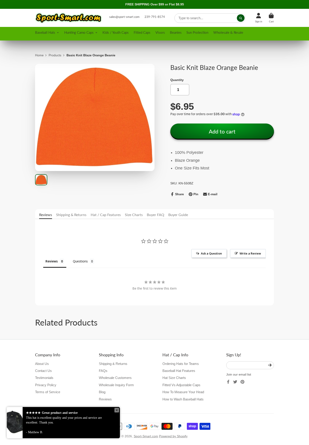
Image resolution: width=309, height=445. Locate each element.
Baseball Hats (45, 32)
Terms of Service (47, 392)
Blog (102, 392)
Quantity (177, 80)
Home (39, 55)
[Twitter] (235, 382)
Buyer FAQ (155, 214)
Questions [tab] (80, 261)
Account (258, 18)
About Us (42, 364)
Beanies (176, 32)
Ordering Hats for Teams (180, 364)
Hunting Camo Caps (79, 32)
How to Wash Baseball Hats (183, 399)
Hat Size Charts (174, 378)
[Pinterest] (242, 382)
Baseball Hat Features (178, 371)
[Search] (241, 18)
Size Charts (134, 214)
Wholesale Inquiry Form (116, 385)
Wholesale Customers (115, 378)
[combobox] (209, 18)
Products (55, 55)
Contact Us (43, 371)
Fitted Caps (142, 32)
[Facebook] (228, 382)
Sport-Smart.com (146, 436)
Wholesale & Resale (228, 32)
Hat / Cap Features (106, 214)
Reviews (45, 214)
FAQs (103, 371)
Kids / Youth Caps (115, 32)
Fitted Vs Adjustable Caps (181, 385)
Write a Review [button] (250, 253)
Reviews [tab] (51, 261)
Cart (271, 18)
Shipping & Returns (71, 214)
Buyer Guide (178, 214)
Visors (160, 32)
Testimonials (44, 378)
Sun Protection (197, 32)
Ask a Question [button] (211, 253)
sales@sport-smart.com (124, 17)
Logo (69, 18)
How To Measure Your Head (183, 392)
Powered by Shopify (173, 436)
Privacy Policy (45, 385)
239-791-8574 (155, 17)
